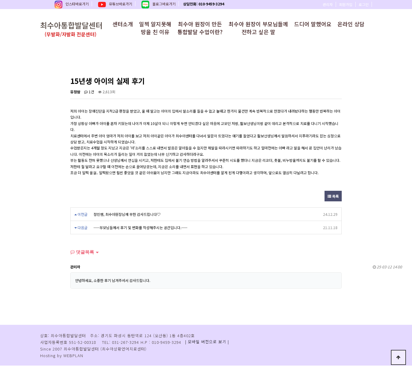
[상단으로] (398, 357)
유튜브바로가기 (120, 3)
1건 (91, 91)
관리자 (328, 4)
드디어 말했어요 (312, 24)
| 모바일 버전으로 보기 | (207, 341)
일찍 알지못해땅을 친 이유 (155, 28)
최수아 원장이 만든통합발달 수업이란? (200, 28)
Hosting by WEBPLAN (61, 355)
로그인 (364, 4)
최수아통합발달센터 (71, 29)
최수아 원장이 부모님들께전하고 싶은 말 (258, 28)
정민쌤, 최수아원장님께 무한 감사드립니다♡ (126, 214)
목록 (335, 196)
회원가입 (345, 4)
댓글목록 (84, 251)
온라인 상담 (351, 24)
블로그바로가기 (164, 3)
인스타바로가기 (77, 3)
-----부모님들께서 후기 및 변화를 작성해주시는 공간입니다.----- (140, 227)
